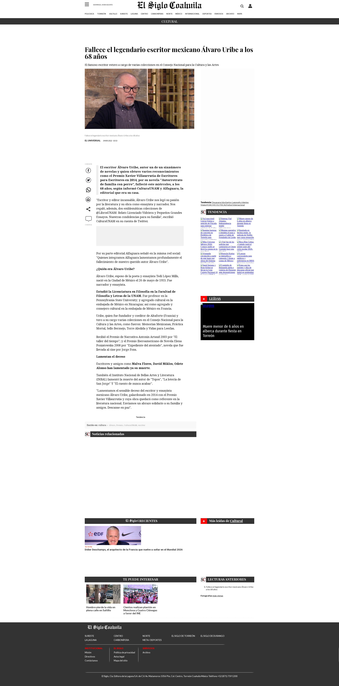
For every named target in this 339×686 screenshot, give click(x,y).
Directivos (90, 656)
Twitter (89, 183)
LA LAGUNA (91, 640)
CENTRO (144, 14)
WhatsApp (88, 192)
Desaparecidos (219, 202)
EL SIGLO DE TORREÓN (183, 636)
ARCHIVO (230, 14)
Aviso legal (119, 656)
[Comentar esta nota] (88, 218)
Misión (88, 652)
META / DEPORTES (152, 640)
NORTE (169, 14)
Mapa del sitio (121, 660)
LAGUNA (134, 14)
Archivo (146, 652)
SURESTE (124, 14)
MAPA (239, 14)
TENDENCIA (217, 212)
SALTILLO (113, 14)
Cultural (170, 21)
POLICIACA (89, 14)
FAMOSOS (219, 14)
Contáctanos (91, 660)
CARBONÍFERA (157, 14)
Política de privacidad (124, 652)
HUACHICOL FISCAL (216, 205)
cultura (102, 425)
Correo (88, 202)
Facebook (88, 173)
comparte (88, 212)
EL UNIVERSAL (93, 140)
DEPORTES (207, 14)
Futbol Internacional (235, 205)
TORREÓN (101, 14)
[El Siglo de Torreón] (104, 633)
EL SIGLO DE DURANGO (212, 636)
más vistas (218, 595)
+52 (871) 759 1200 (227, 676)
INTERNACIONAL (192, 14)
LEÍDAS (215, 298)
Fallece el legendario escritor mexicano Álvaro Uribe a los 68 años (229, 588)
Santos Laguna (232, 202)
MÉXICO (178, 14)
